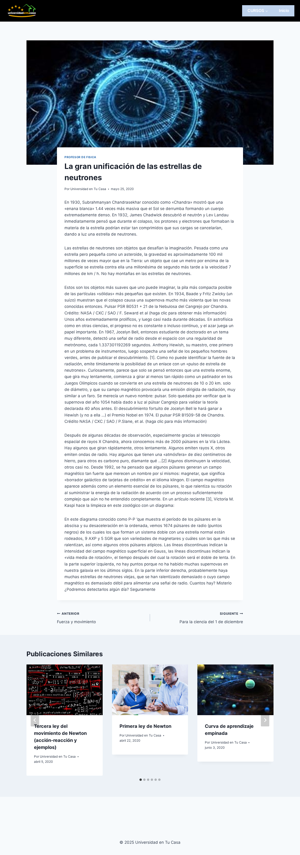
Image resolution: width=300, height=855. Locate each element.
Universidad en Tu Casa (88, 189)
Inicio (284, 10)
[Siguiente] (265, 720)
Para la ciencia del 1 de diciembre (211, 618)
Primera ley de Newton (145, 726)
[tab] (140, 780)
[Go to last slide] (35, 720)
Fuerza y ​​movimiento (76, 618)
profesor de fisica (80, 157)
